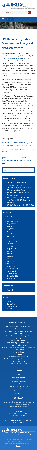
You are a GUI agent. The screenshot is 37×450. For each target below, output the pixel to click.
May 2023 (10, 229)
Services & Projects (18, 377)
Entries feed (11, 304)
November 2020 (12, 271)
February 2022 (12, 239)
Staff (18, 379)
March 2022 (11, 236)
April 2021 (10, 259)
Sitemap (18, 446)
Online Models (18, 384)
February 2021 (12, 263)
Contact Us (18, 393)
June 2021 (10, 254)
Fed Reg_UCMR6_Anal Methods (13, 58)
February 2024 (12, 219)
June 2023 (10, 226)
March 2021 (11, 261)
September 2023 (13, 221)
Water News (18, 149)
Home (19, 375)
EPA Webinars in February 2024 (14, 158)
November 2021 (12, 241)
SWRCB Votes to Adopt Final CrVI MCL (20, 205)
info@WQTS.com (18, 422)
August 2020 (11, 278)
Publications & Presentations (18, 386)
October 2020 (12, 273)
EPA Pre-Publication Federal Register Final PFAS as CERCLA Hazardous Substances (20, 199)
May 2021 (10, 256)
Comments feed (12, 306)
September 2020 (13, 276)
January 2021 (11, 266)
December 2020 (12, 268)
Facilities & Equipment (18, 382)
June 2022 (10, 234)
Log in (9, 302)
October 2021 (12, 244)
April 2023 (10, 231)
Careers (18, 388)
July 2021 (10, 251)
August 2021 (11, 249)
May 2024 (10, 216)
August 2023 (11, 224)
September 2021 (13, 246)
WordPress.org (12, 309)
